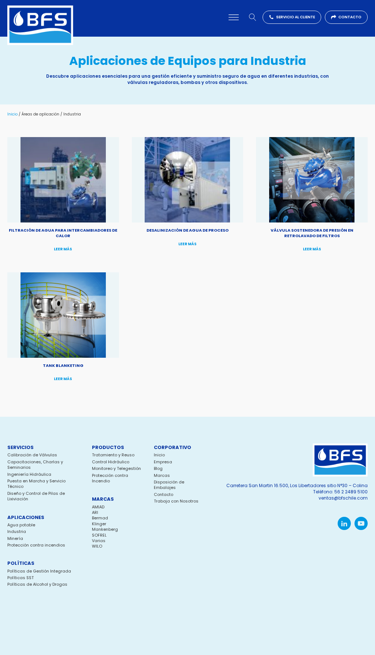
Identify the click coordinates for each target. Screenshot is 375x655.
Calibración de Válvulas (32, 455)
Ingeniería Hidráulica (29, 474)
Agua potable (21, 525)
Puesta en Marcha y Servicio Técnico (36, 483)
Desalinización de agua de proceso (187, 230)
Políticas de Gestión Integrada (39, 571)
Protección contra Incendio (110, 478)
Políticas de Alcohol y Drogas (37, 584)
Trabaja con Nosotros (176, 501)
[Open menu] (233, 17)
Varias (98, 541)
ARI (95, 512)
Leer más (63, 249)
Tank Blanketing (63, 365)
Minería (15, 538)
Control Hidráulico (110, 462)
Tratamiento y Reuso (113, 455)
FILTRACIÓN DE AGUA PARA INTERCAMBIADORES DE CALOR (63, 232)
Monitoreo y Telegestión (116, 468)
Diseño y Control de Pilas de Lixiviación (36, 496)
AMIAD (98, 507)
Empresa (163, 462)
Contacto (163, 494)
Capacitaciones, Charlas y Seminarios (35, 464)
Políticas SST (20, 578)
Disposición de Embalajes (169, 484)
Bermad (100, 518)
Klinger (99, 524)
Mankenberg (105, 529)
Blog (158, 468)
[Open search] (253, 17)
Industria (16, 531)
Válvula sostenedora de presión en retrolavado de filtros (312, 232)
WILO (97, 546)
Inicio (12, 114)
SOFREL (99, 535)
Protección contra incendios (36, 545)
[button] (292, 17)
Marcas (162, 475)
